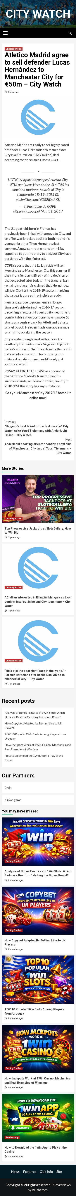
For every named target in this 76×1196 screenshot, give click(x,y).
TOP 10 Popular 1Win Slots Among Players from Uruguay (35, 736)
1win (8, 787)
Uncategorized (13, 49)
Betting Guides (13, 861)
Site (59, 1172)
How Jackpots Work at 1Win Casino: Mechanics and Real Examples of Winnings (38, 747)
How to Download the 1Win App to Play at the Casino (34, 758)
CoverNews (62, 1185)
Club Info (46, 1172)
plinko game (13, 800)
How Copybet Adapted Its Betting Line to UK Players (33, 725)
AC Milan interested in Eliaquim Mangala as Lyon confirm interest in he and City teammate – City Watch (38, 602)
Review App (12, 1137)
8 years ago (13, 92)
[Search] (70, 33)
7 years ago (14, 610)
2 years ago (14, 537)
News (15, 1172)
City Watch (38, 13)
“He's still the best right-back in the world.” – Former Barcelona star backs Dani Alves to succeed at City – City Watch (35, 675)
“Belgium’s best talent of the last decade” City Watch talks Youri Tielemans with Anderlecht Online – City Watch (36, 428)
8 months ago (15, 880)
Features (29, 1172)
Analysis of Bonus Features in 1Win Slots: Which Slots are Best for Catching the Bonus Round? (35, 715)
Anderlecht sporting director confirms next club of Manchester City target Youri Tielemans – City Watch (38, 446)
